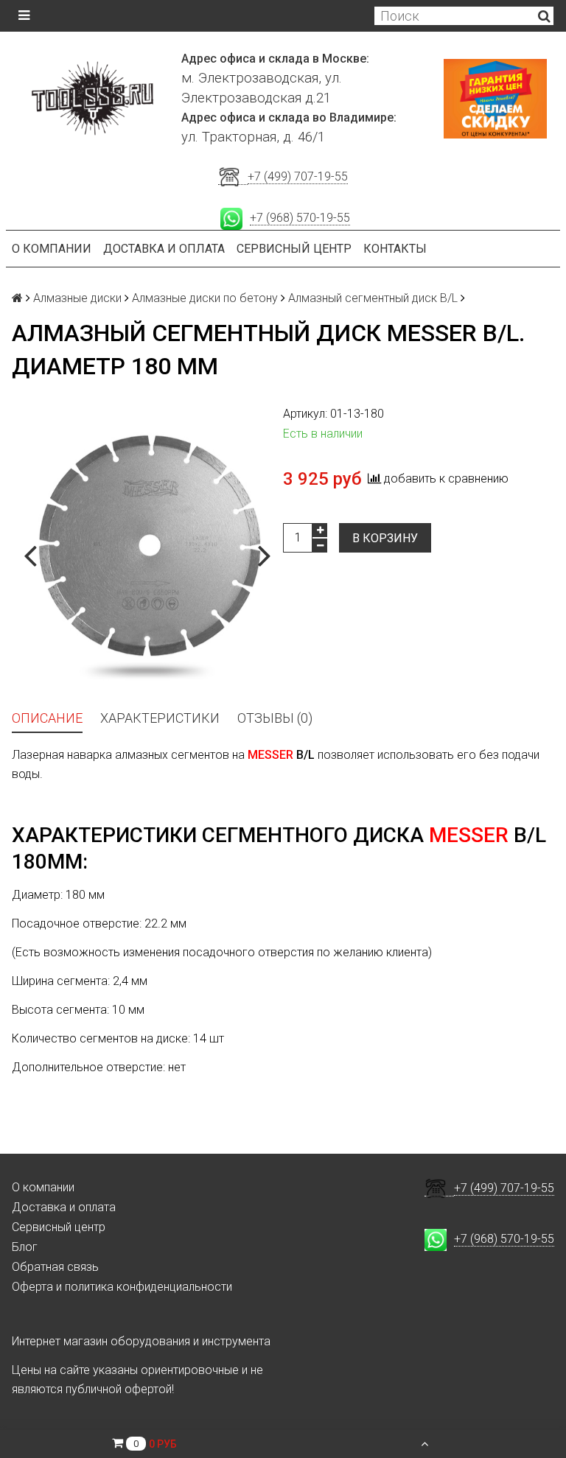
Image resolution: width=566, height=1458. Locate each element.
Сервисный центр (294, 249)
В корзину (385, 538)
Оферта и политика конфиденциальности (122, 1287)
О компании (51, 249)
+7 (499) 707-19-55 (298, 176)
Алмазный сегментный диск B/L (373, 298)
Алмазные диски (77, 298)
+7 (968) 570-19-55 (300, 218)
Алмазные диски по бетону (205, 298)
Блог (25, 1247)
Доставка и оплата (164, 249)
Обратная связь (55, 1267)
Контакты (395, 249)
